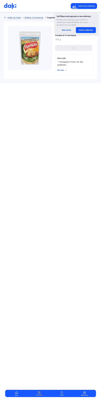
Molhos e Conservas (34, 17)
